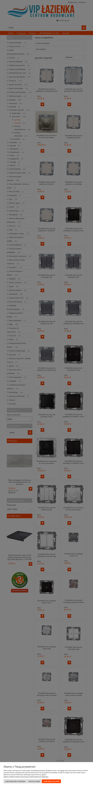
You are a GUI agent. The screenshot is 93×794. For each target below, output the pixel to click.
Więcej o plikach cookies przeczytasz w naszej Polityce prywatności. (26, 777)
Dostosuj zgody (34, 781)
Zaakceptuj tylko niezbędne (15, 781)
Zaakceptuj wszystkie (51, 781)
